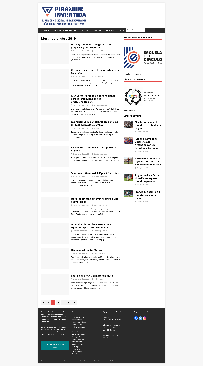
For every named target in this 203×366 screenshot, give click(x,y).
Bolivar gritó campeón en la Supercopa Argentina (93, 149)
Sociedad (97, 30)
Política (84, 30)
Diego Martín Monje (100, 105)
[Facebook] (136, 318)
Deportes (44, 30)
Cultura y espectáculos (65, 30)
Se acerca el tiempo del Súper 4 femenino (95, 173)
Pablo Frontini (98, 279)
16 (69, 302)
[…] (82, 60)
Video (121, 30)
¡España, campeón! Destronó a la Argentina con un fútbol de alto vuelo (146, 143)
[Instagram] (144, 318)
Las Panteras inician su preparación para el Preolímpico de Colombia (94, 123)
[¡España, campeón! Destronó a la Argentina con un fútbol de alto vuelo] (128, 143)
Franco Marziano (99, 253)
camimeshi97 (98, 51)
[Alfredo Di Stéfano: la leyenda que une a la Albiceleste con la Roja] (128, 163)
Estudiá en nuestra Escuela (138, 37)
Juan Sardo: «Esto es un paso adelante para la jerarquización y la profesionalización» (93, 98)
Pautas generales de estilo (55, 345)
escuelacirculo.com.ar (132, 74)
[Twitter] (140, 318)
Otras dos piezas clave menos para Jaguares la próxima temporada (91, 226)
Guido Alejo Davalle (100, 205)
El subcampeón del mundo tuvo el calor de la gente (148, 125)
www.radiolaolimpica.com (134, 110)
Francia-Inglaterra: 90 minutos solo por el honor (147, 195)
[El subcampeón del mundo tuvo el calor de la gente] (128, 126)
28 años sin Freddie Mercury (87, 250)
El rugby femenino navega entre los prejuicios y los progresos (91, 46)
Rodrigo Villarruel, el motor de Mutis (92, 275)
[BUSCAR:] (135, 29)
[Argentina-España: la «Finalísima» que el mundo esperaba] (128, 179)
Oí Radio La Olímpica (134, 79)
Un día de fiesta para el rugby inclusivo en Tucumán (95, 71)
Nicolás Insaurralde (100, 128)
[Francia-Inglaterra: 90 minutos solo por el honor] (128, 196)
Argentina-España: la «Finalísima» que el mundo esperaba (147, 178)
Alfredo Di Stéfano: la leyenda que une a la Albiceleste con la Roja (148, 161)
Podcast (110, 30)
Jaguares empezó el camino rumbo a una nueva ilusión (94, 200)
